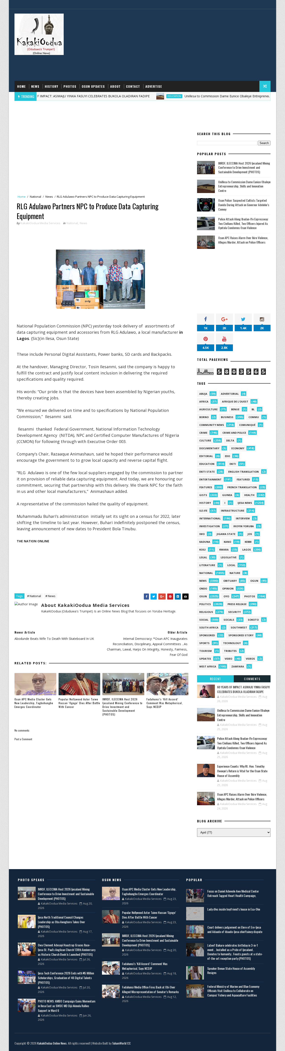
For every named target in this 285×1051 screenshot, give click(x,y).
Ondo (203, 588)
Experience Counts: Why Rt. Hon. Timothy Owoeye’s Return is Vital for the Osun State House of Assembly (242, 771)
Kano (227, 541)
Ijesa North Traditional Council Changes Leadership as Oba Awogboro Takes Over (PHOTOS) (61, 922)
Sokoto (253, 619)
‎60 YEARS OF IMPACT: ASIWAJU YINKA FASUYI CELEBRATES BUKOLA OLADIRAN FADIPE (243, 689)
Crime (203, 432)
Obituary (230, 580)
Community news (211, 425)
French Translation (242, 487)
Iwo (202, 534)
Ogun (254, 580)
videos (250, 658)
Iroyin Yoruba (243, 526)
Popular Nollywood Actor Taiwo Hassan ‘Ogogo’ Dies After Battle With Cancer (79, 703)
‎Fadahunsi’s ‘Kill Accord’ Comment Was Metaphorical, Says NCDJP (165, 703)
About (115, 86)
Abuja (203, 393)
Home (21, 86)
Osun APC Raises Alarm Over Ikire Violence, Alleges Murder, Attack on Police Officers (243, 239)
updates (205, 658)
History (51, 86)
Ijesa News (245, 502)
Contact (133, 86)
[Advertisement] (189, 45)
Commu (253, 417)
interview (243, 518)
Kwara (224, 549)
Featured (243, 479)
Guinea (227, 495)
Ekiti (233, 464)
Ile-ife (203, 510)
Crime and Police (234, 432)
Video (228, 658)
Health (249, 495)
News (35, 86)
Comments (252, 678)
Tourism (205, 651)
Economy (237, 448)
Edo (227, 456)
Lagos (246, 549)
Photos (69, 86)
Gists (203, 495)
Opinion (228, 588)
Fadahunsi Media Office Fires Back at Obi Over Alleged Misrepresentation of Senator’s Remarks (150, 989)
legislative (228, 557)
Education (149, 96)
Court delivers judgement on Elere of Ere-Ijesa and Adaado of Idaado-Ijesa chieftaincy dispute (234, 929)
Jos (250, 534)
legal (203, 557)
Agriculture (208, 409)
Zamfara (237, 666)
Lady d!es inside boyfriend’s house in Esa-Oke (233, 909)
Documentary (209, 448)
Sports (204, 643)
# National (34, 596)
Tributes (230, 651)
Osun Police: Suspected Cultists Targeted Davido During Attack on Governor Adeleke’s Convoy (243, 204)
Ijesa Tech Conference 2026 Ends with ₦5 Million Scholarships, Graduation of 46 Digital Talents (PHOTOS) (66, 978)
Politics (205, 604)
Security (234, 612)
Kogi (202, 549)
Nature (235, 573)
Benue (235, 409)
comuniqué (247, 425)
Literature (207, 565)
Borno (204, 417)
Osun (203, 596)
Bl (253, 409)
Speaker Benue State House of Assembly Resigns (231, 970)
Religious (206, 612)
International (210, 518)
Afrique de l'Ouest (235, 401)
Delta (230, 440)
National (35, 197)
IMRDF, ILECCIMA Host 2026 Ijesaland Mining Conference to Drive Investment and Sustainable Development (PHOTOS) (122, 706)
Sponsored (207, 635)
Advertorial (230, 393)
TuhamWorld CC (121, 1043)
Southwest (239, 627)
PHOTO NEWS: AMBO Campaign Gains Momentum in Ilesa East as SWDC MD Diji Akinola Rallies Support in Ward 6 (66, 1006)
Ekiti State (207, 471)
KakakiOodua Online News (52, 1043)
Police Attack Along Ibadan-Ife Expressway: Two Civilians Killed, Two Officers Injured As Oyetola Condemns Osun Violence (243, 223)
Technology (232, 643)
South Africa (208, 627)
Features (205, 487)
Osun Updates (93, 86)
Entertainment (210, 479)
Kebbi (248, 541)
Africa (203, 401)
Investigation (209, 526)
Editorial (206, 456)
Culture (205, 440)
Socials (229, 619)
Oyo (226, 596)
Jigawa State (226, 534)
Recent (215, 678)
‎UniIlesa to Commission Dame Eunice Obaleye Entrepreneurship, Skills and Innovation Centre (244, 186)
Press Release (237, 604)
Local (231, 565)
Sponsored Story (240, 635)
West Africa (207, 666)
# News (50, 596)
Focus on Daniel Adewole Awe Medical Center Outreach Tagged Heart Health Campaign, (233, 893)
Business (227, 417)
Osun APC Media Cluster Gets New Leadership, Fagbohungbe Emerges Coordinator (33, 703)
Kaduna (204, 541)
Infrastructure (232, 510)
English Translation (243, 471)
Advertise (153, 86)
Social (203, 619)
